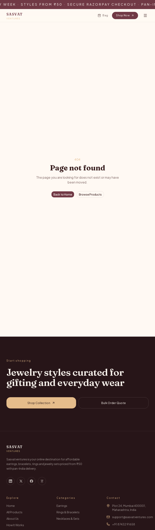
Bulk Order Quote (113, 403)
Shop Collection (38, 403)
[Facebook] (31, 481)
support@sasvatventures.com (132, 517)
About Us (12, 518)
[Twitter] (21, 481)
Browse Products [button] (90, 194)
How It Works (15, 525)
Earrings (62, 505)
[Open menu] (145, 15)
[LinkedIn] (10, 481)
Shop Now (123, 15)
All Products (14, 512)
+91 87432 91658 (123, 524)
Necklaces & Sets (68, 518)
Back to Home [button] (62, 194)
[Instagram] (42, 481)
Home (10, 505)
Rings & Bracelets (68, 512)
